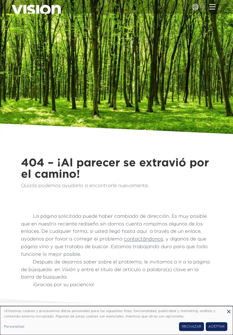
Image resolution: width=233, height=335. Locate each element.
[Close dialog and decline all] (228, 309)
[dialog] (116, 320)
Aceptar (216, 326)
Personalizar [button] (14, 326)
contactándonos (143, 239)
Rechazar (191, 326)
